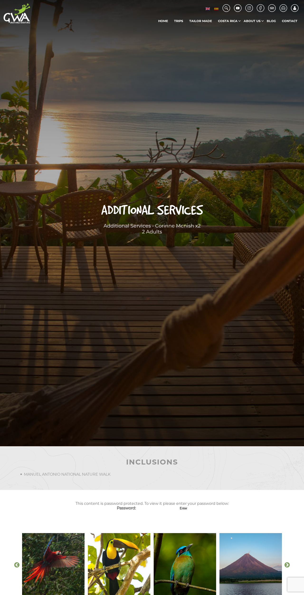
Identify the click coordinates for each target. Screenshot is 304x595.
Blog (271, 21)
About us (252, 21)
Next (287, 565)
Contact (289, 21)
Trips (178, 21)
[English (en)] (208, 8)
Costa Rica (228, 21)
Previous (17, 565)
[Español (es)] (216, 8)
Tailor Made (200, 21)
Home (163, 21)
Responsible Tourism (263, 31)
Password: (127, 508)
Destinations (238, 31)
